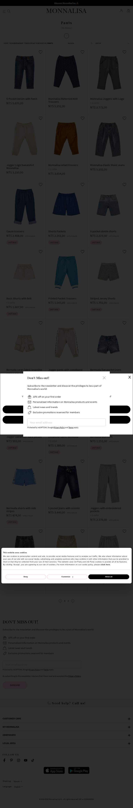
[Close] (104, 377)
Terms (71, 427)
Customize (65, 577)
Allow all (108, 577)
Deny (26, 577)
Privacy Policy (59, 427)
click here (105, 564)
